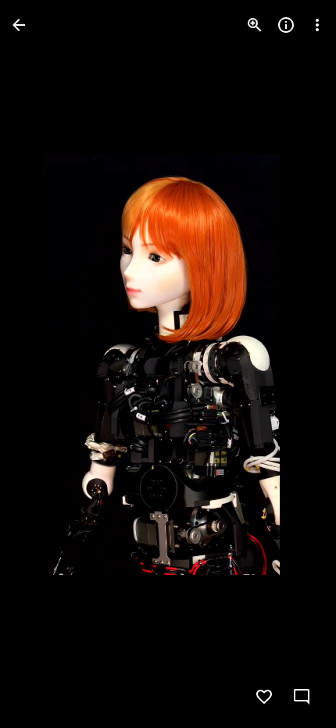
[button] (44, 364)
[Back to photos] (19, 25)
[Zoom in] (254, 25)
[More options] (317, 25)
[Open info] (286, 25)
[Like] (264, 696)
